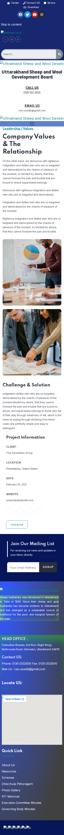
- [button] (5, 39)
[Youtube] (34, 14)
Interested (17, 525)
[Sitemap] (11, 32)
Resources (9, 771)
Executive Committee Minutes (21, 803)
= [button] (18, 39)
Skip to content (11, 24)
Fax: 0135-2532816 (44, 663)
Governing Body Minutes (18, 809)
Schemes (8, 777)
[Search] (59, 54)
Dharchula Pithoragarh (17, 784)
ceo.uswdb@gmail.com (29, 669)
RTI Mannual (10, 796)
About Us (8, 765)
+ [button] (11, 39)
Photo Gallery (11, 790)
